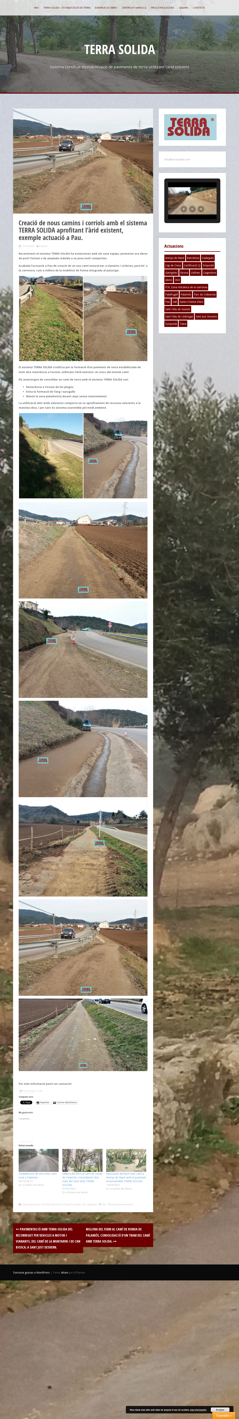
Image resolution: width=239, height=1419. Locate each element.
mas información (198, 1409)
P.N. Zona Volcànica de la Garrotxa (186, 287)
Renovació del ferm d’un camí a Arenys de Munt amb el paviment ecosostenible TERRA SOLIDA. (126, 1177)
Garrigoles (171, 272)
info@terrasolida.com (177, 159)
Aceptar (220, 1409)
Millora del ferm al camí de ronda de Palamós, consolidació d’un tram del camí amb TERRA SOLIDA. (82, 1179)
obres (168, 280)
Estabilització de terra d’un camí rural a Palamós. (38, 1175)
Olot (177, 280)
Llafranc (196, 272)
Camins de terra (30, 1204)
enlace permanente (121, 1204)
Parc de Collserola (205, 294)
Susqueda (171, 323)
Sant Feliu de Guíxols (177, 309)
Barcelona (193, 258)
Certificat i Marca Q (134, 7)
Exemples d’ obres (106, 7)
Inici (36, 7)
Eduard (43, 246)
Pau (104, 1204)
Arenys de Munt (174, 258)
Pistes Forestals (72, 1204)
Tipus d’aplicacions (163, 7)
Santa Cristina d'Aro (191, 301)
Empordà (208, 265)
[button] (183, 209)
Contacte (199, 7)
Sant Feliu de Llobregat (179, 316)
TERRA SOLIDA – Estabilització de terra (67, 7)
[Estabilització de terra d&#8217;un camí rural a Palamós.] (39, 1160)
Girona (184, 272)
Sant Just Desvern (206, 316)
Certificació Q (192, 265)
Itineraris (57, 1204)
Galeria (183, 7)
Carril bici (46, 1204)
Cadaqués (208, 258)
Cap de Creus (173, 265)
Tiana (183, 323)
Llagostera (209, 272)
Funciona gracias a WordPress (31, 1272)
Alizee (64, 1272)
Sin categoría (89, 1204)
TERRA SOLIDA (119, 49)
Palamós (186, 294)
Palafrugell (171, 294)
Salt (175, 301)
